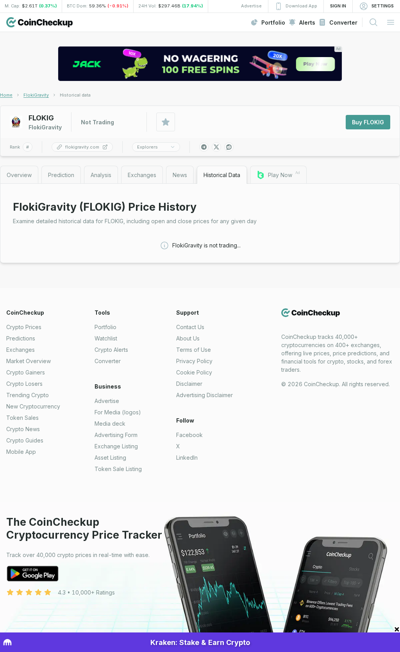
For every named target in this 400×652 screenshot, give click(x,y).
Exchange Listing (116, 446)
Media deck (110, 423)
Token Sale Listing (118, 469)
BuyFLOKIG (368, 122)
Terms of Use (193, 349)
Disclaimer (189, 383)
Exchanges (20, 349)
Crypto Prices (23, 327)
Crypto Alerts (111, 349)
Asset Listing (110, 457)
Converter (108, 361)
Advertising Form (116, 435)
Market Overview (28, 361)
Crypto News (23, 429)
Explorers (147, 147)
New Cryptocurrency (33, 406)
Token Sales (22, 417)
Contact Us (190, 327)
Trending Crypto (27, 395)
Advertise (107, 401)
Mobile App (21, 451)
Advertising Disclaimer (204, 395)
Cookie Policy (194, 372)
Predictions (20, 338)
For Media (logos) (118, 412)
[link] (75, 95)
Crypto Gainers (25, 372)
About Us (188, 338)
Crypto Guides (24, 440)
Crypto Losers (24, 383)
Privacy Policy (194, 361)
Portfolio (105, 327)
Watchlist (106, 338)
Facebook (189, 435)
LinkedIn (187, 457)
